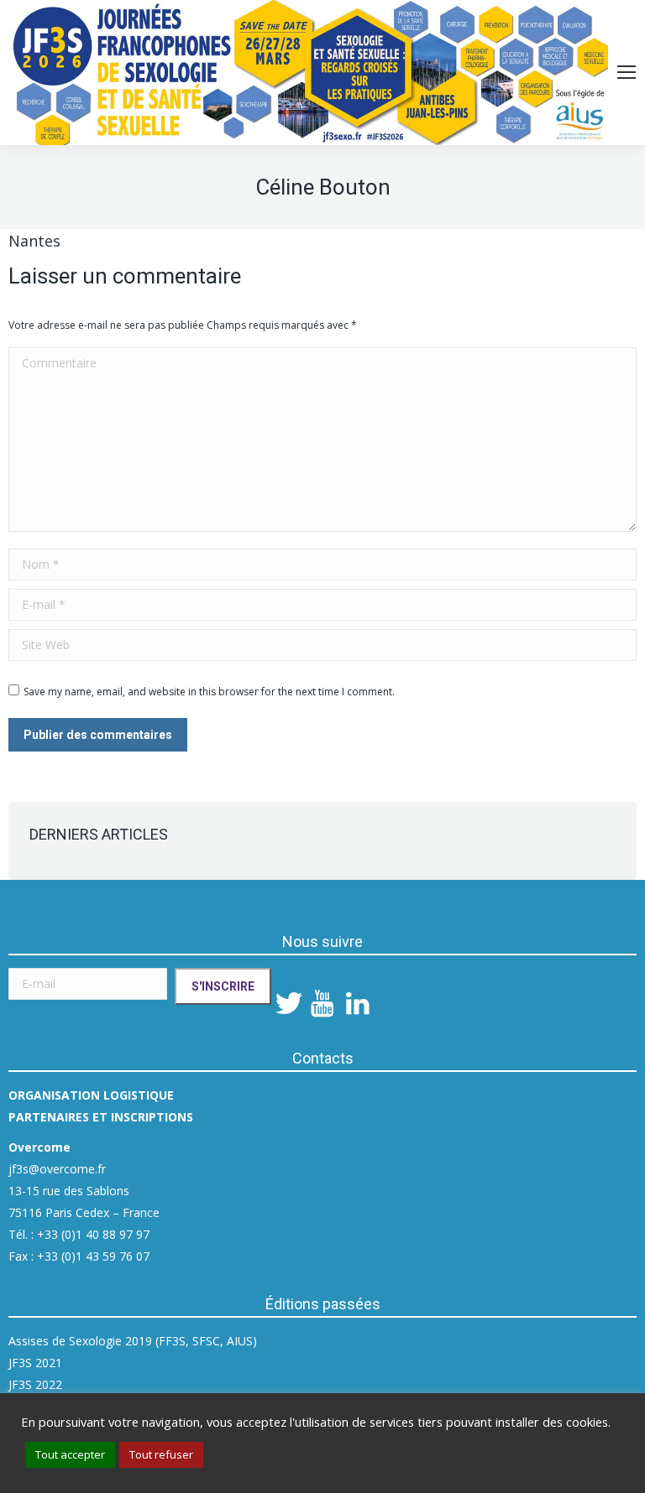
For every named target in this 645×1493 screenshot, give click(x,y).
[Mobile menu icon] (626, 72)
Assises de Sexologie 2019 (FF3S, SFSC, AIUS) (132, 1341)
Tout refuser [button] (161, 1454)
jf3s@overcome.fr (57, 1169)
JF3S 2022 (35, 1384)
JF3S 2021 (35, 1363)
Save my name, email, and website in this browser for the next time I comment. (209, 691)
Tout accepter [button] (70, 1454)
